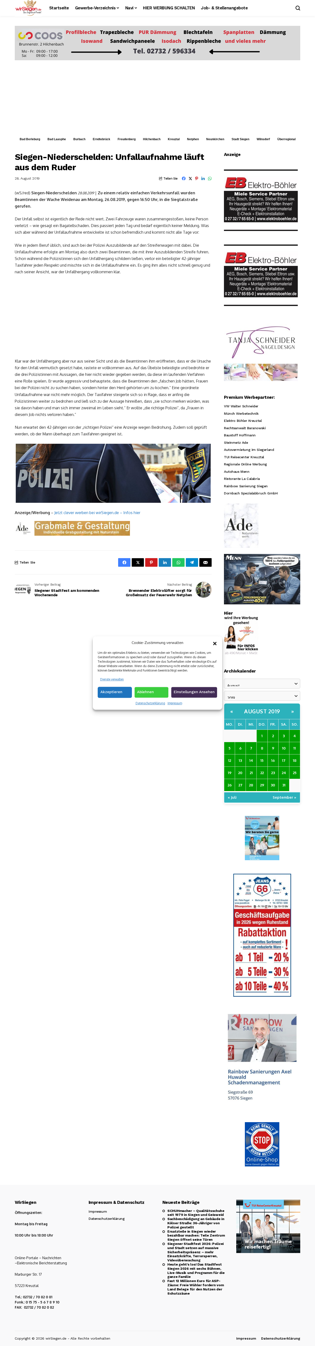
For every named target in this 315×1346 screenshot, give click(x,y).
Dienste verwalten (112, 679)
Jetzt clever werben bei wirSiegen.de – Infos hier (97, 512)
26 (230, 785)
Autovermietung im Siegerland (249, 450)
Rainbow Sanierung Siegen (246, 486)
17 (283, 760)
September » (284, 797)
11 (294, 748)
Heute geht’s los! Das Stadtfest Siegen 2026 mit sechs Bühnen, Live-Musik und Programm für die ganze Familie (195, 1270)
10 (284, 748)
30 (273, 785)
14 (251, 760)
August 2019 (262, 711)
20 (240, 772)
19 (229, 772)
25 (295, 772)
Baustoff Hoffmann (240, 435)
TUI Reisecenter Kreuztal (244, 457)
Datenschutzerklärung (150, 703)
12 (229, 760)
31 (283, 785)
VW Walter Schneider (241, 406)
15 (262, 760)
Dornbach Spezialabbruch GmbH (251, 493)
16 (273, 760)
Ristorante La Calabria (242, 479)
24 (284, 772)
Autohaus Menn (237, 472)
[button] (214, 643)
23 (273, 772)
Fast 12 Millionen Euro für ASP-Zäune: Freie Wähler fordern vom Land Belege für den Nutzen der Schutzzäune (195, 1287)
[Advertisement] (157, 97)
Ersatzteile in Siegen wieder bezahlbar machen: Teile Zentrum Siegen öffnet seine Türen (196, 1235)
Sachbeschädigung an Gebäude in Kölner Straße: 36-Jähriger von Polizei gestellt (195, 1223)
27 (240, 785)
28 (251, 785)
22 (262, 772)
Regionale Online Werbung (245, 464)
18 (295, 760)
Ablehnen (145, 692)
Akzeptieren (111, 692)
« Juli (232, 797)
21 (251, 772)
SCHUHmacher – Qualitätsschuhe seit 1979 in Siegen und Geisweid (195, 1213)
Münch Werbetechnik (241, 413)
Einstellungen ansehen (194, 692)
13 (240, 760)
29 (262, 785)
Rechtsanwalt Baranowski (245, 428)
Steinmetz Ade (236, 442)
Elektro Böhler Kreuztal (243, 421)
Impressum (175, 703)
